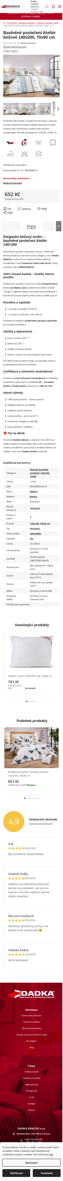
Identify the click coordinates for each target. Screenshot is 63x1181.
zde (51, 1154)
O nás (31, 1097)
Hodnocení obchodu (31, 1015)
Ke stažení (31, 1040)
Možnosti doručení (12, 183)
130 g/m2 (35, 508)
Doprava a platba (31, 1021)
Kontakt (31, 1103)
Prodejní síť (31, 1090)
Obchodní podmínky (31, 1028)
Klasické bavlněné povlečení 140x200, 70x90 (40, 473)
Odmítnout (16, 1173)
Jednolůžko (35, 533)
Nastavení (31, 1163)
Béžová (33, 491)
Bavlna (33, 496)
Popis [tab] (31, 226)
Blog (31, 1047)
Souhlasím (47, 1173)
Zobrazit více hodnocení (40, 823)
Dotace (31, 1109)
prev (5, 662)
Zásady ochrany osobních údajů (31, 1034)
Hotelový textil (31, 1071)
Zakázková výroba (31, 1077)
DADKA (14, 51)
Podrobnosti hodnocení (14, 46)
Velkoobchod (31, 1084)
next (58, 662)
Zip (31, 538)
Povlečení (35, 528)
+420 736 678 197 (33, 1139)
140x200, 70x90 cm (40, 523)
